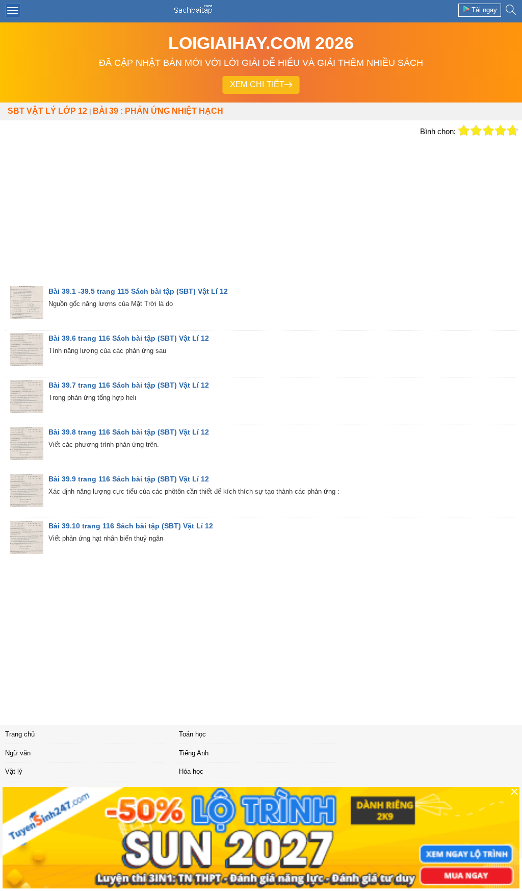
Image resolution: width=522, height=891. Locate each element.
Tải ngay (484, 10)
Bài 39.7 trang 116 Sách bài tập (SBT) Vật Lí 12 (128, 385)
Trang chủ (20, 734)
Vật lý (13, 771)
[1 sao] (464, 130)
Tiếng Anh (193, 753)
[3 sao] (488, 130)
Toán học (192, 734)
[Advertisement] (207, 209)
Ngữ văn (18, 753)
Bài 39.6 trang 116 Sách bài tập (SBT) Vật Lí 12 (128, 338)
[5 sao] (513, 130)
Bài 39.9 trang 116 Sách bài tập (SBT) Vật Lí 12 (128, 479)
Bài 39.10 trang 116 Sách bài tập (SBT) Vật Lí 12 (130, 526)
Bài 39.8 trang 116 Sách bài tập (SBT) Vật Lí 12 (128, 432)
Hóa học (191, 771)
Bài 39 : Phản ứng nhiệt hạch (158, 111)
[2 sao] (476, 130)
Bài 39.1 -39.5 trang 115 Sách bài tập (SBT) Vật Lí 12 (138, 291)
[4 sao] (500, 130)
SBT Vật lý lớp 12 (47, 111)
